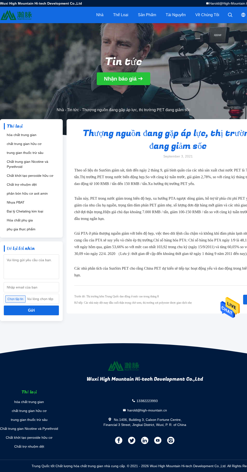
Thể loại (120, 15)
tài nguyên (176, 15)
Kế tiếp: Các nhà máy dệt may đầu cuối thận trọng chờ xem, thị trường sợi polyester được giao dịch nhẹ (133, 302)
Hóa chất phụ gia (20, 220)
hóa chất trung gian (21, 135)
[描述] (230, 15)
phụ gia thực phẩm (21, 229)
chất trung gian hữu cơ (24, 144)
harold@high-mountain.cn (147, 410)
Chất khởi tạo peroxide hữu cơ (30, 176)
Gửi (31, 310)
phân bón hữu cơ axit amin (27, 193)
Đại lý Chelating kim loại (25, 211)
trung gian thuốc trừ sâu (25, 153)
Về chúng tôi (207, 15)
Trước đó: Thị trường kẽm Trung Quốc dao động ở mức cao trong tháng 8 (116, 296)
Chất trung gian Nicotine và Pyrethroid (27, 164)
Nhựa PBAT (16, 202)
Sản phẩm (147, 15)
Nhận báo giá (120, 79)
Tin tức (73, 110)
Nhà (99, 15)
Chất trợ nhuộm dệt (22, 184)
